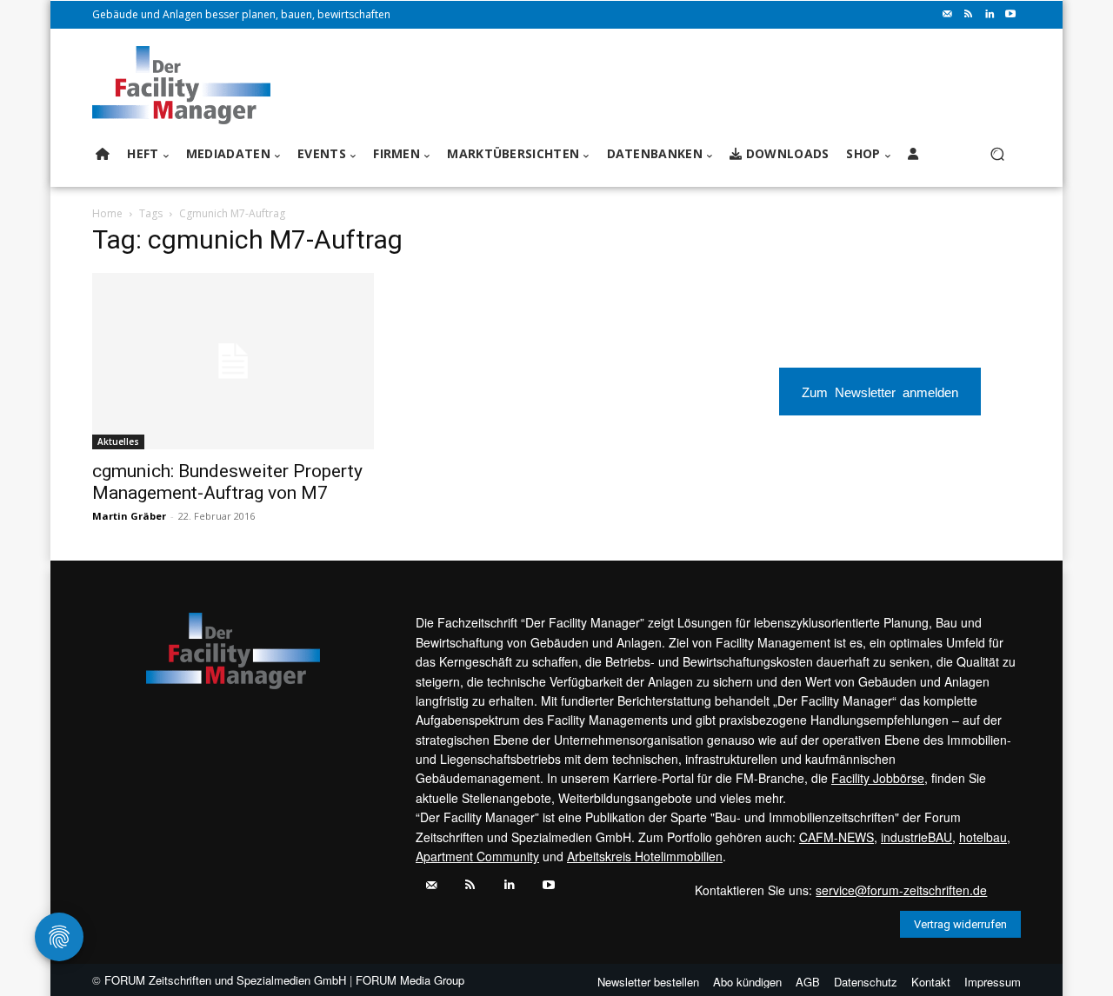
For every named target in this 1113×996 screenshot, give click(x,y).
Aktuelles (118, 441)
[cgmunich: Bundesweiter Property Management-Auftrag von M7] (233, 361)
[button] (996, 154)
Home (107, 213)
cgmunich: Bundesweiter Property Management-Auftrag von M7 (227, 482)
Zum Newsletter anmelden (880, 391)
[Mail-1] (947, 14)
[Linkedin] (989, 14)
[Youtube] (1010, 14)
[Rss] (968, 14)
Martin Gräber (129, 515)
